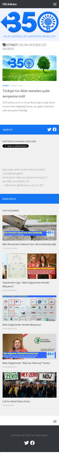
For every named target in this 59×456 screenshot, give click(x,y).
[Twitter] (49, 129)
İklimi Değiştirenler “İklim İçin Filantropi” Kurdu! (26, 363)
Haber (5, 85)
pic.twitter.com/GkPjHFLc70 (15, 181)
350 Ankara (9, 4)
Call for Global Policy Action (16, 401)
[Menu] (55, 4)
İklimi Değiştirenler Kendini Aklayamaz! (21, 324)
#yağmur (10, 177)
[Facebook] (55, 129)
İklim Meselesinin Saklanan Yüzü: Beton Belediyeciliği (29, 244)
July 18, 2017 (37, 185)
